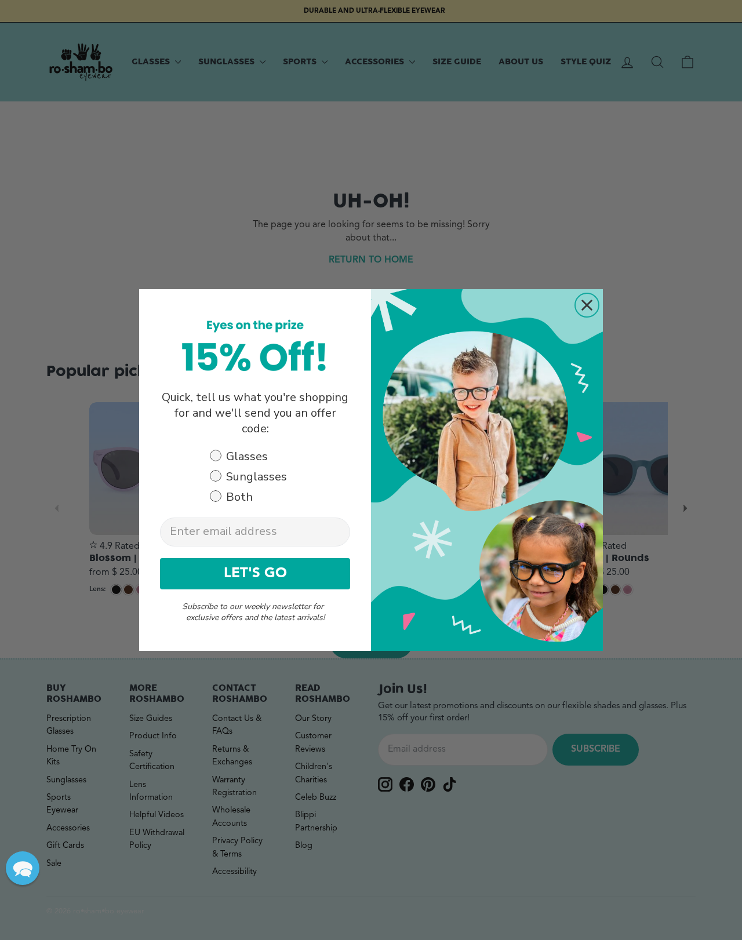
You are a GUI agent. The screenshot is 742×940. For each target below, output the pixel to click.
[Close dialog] (587, 305)
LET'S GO (255, 574)
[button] (22, 868)
